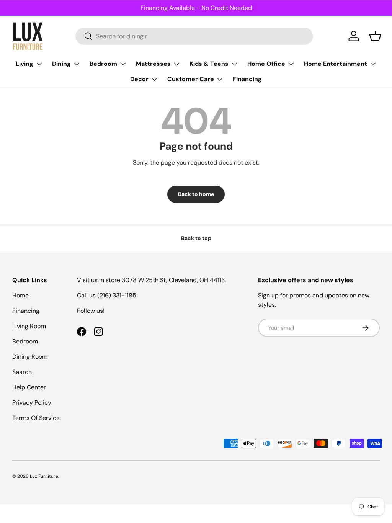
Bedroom (25, 341)
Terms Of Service (36, 418)
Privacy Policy (31, 403)
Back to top (196, 238)
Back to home (196, 194)
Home (20, 295)
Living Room (29, 326)
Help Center (29, 387)
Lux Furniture (44, 476)
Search (22, 372)
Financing (247, 79)
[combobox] (194, 36)
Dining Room (29, 357)
